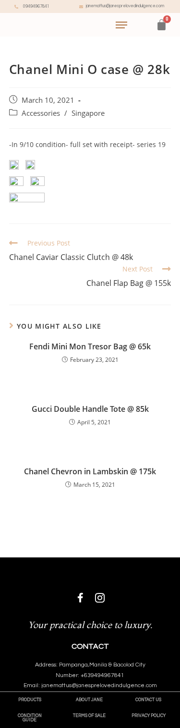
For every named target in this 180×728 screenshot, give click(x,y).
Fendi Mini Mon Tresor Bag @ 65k (90, 346)
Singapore (88, 113)
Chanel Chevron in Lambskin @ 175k (90, 471)
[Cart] (161, 25)
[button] (30, 700)
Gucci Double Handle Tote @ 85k (90, 409)
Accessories (41, 113)
